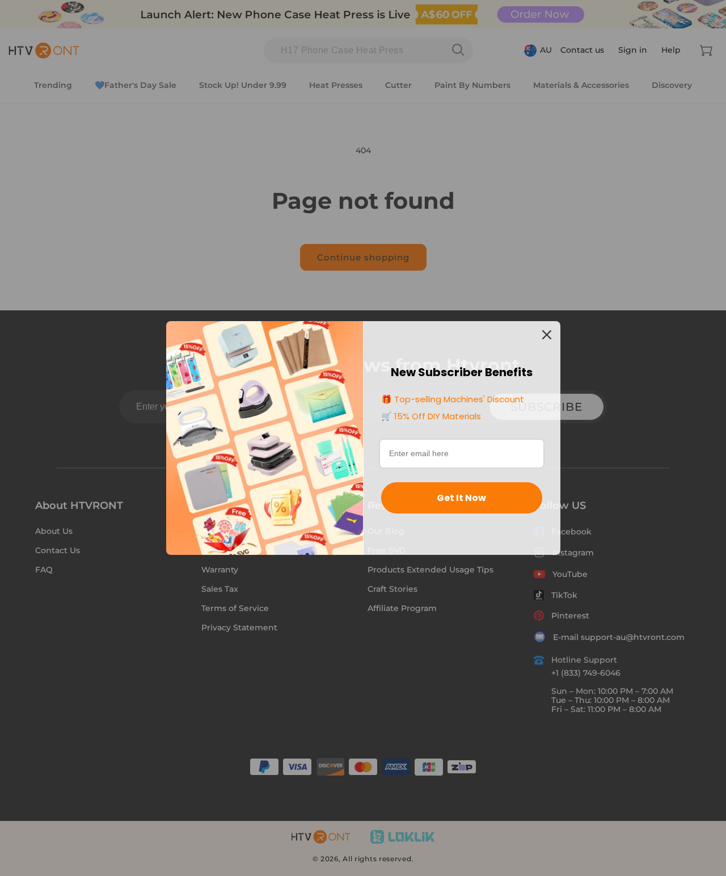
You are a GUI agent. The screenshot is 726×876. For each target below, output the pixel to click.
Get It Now (461, 497)
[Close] (546, 334)
